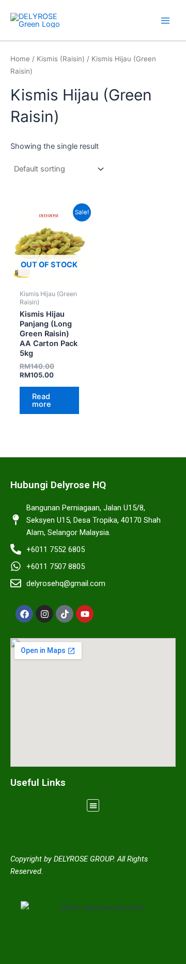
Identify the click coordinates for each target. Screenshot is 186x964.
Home (20, 59)
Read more (41, 400)
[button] (93, 805)
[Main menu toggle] (165, 20)
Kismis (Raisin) (61, 59)
